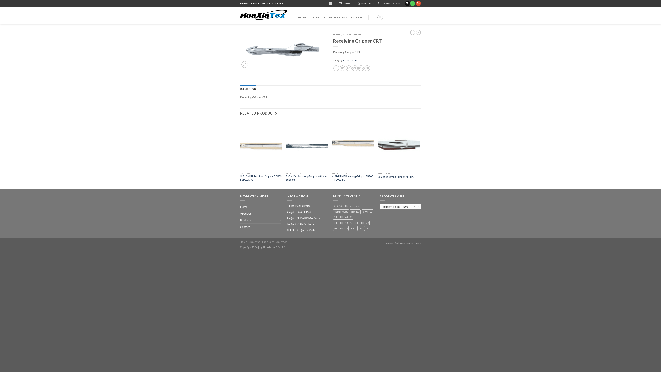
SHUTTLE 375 (341, 228)
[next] (419, 154)
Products (337, 17)
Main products (341, 211)
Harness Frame (352, 206)
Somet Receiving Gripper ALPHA (396, 176)
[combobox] (400, 206)
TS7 (360, 228)
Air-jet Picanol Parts (299, 205)
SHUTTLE (367, 211)
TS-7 (353, 228)
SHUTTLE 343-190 (343, 222)
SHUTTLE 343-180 (343, 217)
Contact (358, 17)
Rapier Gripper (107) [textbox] (399, 206)
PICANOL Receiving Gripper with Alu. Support (306, 178)
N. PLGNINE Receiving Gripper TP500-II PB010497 (353, 178)
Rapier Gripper (352, 34)
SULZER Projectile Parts (301, 230)
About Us (318, 17)
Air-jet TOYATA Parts (299, 212)
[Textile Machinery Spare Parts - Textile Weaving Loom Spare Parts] (266, 15)
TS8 (367, 228)
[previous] (240, 154)
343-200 (338, 206)
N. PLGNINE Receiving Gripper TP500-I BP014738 (261, 178)
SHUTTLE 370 (362, 222)
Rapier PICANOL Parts (300, 224)
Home (302, 17)
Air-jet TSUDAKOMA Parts (303, 218)
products (355, 211)
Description (248, 88)
